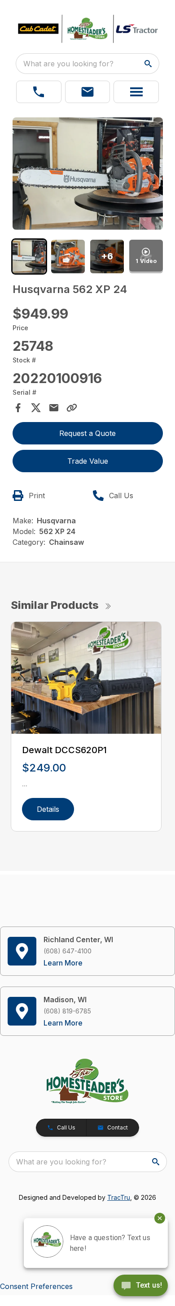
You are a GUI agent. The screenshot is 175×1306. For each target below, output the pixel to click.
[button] (38, 92)
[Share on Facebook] (18, 407)
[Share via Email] (53, 407)
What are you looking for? (68, 63)
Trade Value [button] (87, 461)
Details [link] (48, 809)
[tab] (29, 256)
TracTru (118, 1197)
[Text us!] (140, 1286)
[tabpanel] (88, 175)
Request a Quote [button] (87, 433)
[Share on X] (36, 407)
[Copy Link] (71, 407)
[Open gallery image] (88, 173)
